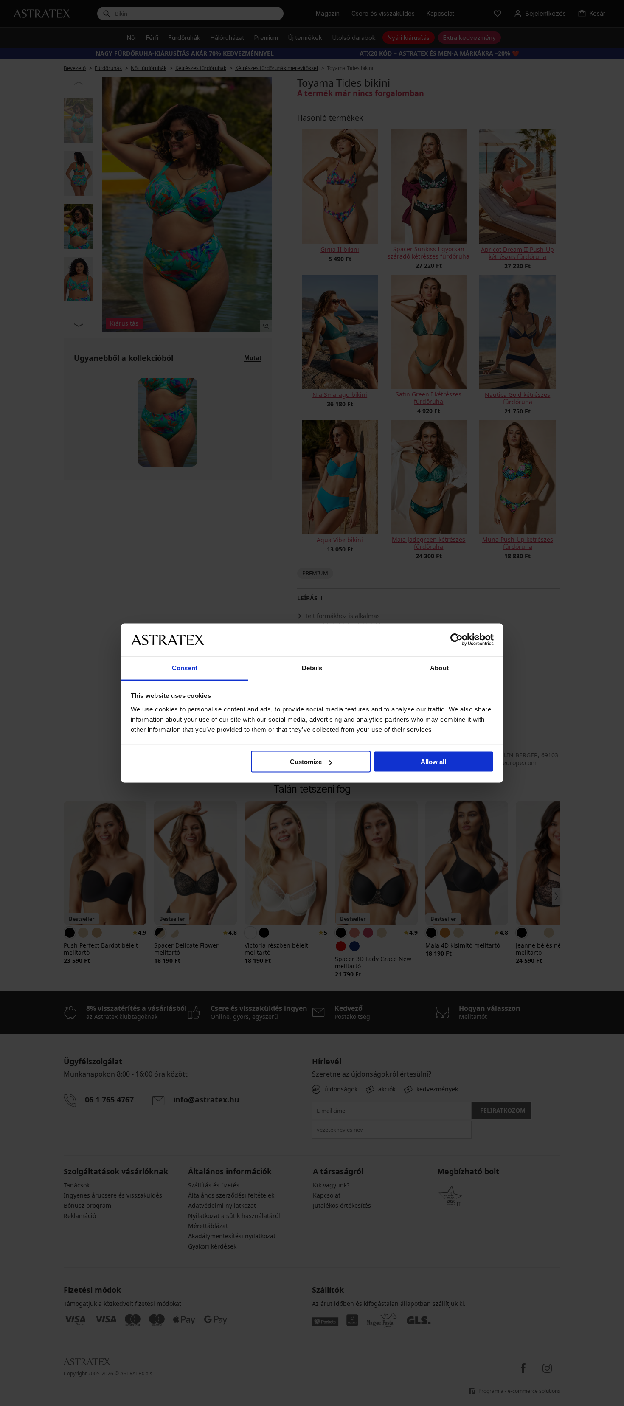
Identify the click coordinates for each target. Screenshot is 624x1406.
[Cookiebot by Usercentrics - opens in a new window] (456, 639)
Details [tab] (312, 667)
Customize (306, 761)
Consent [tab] (184, 667)
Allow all (433, 761)
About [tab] (439, 667)
